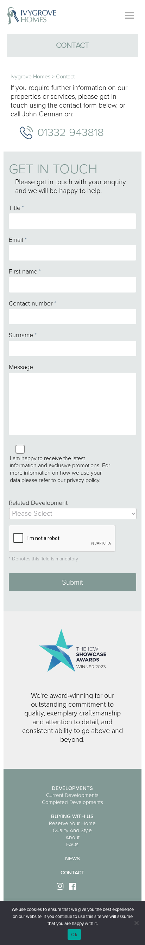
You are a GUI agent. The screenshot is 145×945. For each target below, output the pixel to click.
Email (18, 240)
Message (21, 367)
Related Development (38, 503)
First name (25, 271)
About (72, 837)
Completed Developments (72, 802)
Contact (72, 872)
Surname (23, 335)
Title (16, 208)
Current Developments (72, 795)
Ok (74, 934)
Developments (72, 788)
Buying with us (72, 816)
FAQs (72, 844)
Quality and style (72, 830)
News (72, 858)
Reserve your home (72, 823)
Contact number (32, 303)
